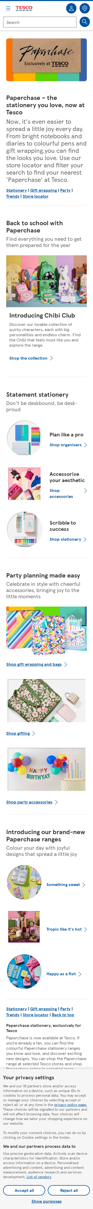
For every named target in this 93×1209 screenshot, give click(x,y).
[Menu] (8, 8)
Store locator (36, 196)
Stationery (16, 190)
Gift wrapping (43, 190)
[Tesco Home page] (24, 8)
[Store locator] (85, 8)
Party (65, 190)
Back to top (63, 1015)
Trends (12, 196)
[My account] (71, 8)
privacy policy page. (70, 1104)
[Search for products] (85, 22)
